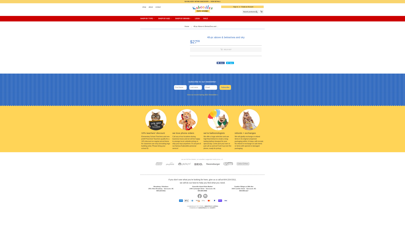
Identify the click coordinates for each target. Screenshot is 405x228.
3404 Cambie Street (244, 188)
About (151, 7)
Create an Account (247, 7)
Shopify (212, 208)
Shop (144, 7)
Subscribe (225, 87)
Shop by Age (164, 18)
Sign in (235, 7)
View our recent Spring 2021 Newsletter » (202, 95)
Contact (158, 7)
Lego (197, 18)
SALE (205, 18)
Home (187, 26)
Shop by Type (146, 18)
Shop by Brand (182, 18)
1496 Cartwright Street (202, 188)
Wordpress (202, 208)
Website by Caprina (211, 206)
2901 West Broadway (161, 188)
